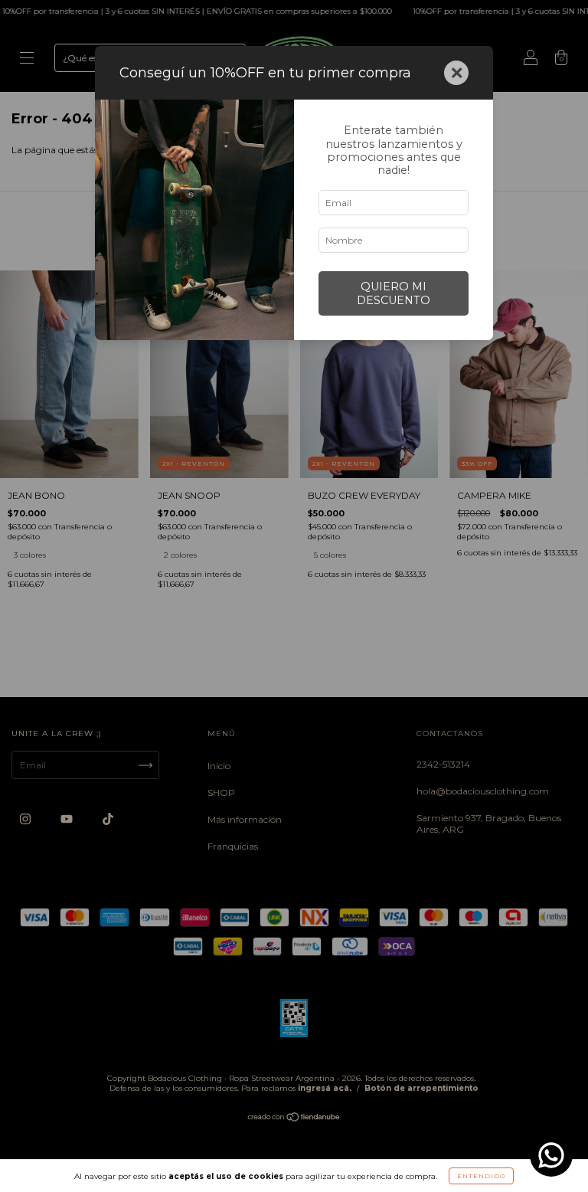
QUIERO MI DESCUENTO (393, 293)
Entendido (481, 1176)
